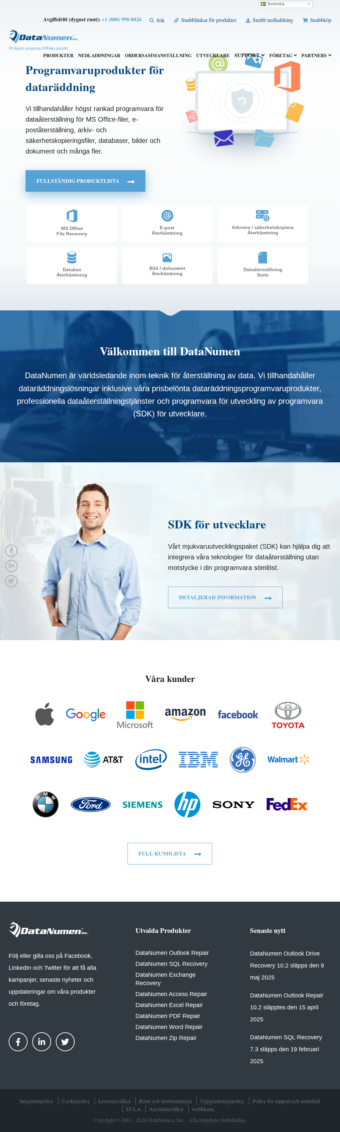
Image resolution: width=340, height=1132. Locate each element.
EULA (133, 1108)
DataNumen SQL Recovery (171, 964)
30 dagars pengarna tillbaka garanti (38, 48)
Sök (160, 20)
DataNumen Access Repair (171, 994)
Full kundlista (163, 853)
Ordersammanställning (158, 56)
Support (247, 56)
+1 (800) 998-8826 (121, 19)
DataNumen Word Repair (169, 1027)
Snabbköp (320, 19)
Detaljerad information (218, 597)
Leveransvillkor (114, 1100)
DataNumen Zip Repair (166, 1038)
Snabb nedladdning (272, 19)
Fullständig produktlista (79, 180)
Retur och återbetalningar (165, 1100)
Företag (280, 56)
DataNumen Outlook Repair (172, 953)
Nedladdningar (99, 56)
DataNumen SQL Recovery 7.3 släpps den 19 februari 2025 (286, 1049)
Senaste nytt (268, 930)
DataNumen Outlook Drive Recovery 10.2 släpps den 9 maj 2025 (287, 965)
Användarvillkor (166, 1108)
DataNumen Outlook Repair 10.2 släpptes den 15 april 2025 (286, 1007)
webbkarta (203, 1108)
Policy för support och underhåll (286, 1100)
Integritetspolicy (36, 1100)
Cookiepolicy (76, 1100)
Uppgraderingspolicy (222, 1100)
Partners (314, 56)
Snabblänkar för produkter (208, 19)
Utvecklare (213, 56)
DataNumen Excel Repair (169, 1005)
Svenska (275, 3)
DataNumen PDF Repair (167, 1016)
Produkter (58, 56)
